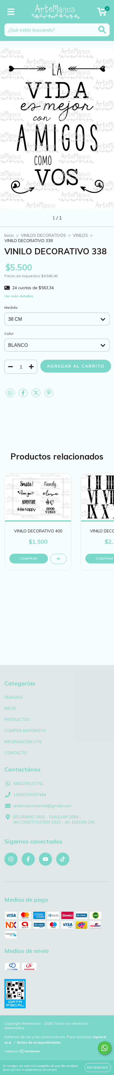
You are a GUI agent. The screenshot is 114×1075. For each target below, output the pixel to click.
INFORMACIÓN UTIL (23, 741)
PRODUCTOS (17, 719)
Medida (11, 307)
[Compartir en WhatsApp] (10, 393)
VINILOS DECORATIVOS (43, 235)
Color (8, 333)
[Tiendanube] (22, 1052)
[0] (102, 13)
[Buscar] (102, 30)
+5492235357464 (29, 794)
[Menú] (11, 11)
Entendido (97, 1067)
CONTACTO (15, 752)
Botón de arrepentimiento (39, 1042)
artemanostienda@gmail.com (42, 805)
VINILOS (80, 235)
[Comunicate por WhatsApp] (104, 1048)
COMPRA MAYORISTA (25, 730)
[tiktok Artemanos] (62, 859)
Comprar (28, 558)
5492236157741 (28, 783)
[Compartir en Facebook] (24, 395)
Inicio (9, 235)
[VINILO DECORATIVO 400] (58, 559)
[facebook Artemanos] (28, 859)
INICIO (10, 708)
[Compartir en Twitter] (37, 395)
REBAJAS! (13, 697)
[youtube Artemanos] (45, 859)
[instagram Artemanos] (11, 859)
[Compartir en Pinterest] (48, 395)
